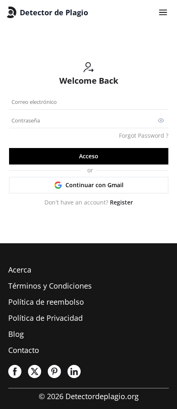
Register (121, 202)
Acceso (88, 156)
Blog (16, 334)
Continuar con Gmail (94, 185)
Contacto (23, 350)
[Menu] (163, 12)
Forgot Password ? (143, 135)
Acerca (19, 270)
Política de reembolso (46, 302)
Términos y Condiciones (50, 286)
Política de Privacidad (45, 318)
